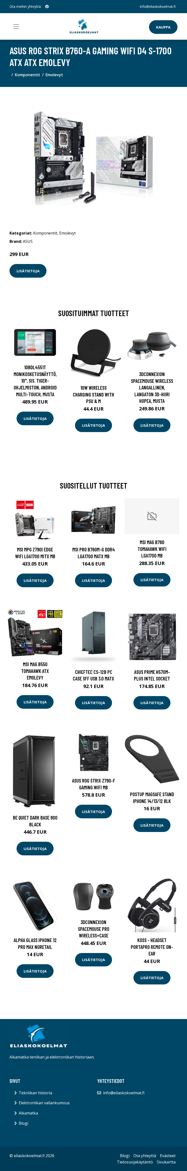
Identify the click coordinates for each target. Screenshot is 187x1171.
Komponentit (27, 74)
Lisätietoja (28, 270)
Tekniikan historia (35, 1092)
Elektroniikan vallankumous (44, 1102)
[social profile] (47, 6)
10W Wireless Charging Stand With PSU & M (93, 394)
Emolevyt (54, 74)
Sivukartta (166, 1162)
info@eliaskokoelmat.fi (158, 6)
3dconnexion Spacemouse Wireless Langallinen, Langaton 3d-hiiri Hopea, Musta (152, 387)
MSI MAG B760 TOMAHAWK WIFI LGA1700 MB (152, 548)
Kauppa (163, 27)
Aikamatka (28, 1113)
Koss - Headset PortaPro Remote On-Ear (152, 946)
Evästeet (168, 1155)
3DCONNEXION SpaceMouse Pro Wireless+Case (93, 928)
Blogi (23, 1123)
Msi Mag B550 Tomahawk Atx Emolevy (35, 670)
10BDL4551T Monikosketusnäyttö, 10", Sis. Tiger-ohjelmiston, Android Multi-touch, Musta (35, 380)
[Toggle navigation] (16, 26)
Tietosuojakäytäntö (135, 1162)
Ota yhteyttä (144, 1155)
